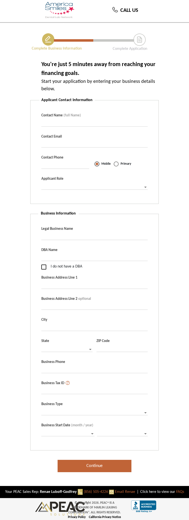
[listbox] (94, 187)
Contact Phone (52, 158)
